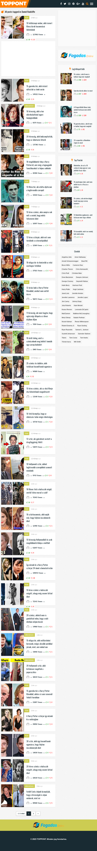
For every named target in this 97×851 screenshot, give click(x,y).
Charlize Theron (67, 269)
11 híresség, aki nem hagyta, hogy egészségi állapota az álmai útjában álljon (39, 316)
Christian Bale (77, 273)
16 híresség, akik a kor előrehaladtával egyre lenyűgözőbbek (35, 114)
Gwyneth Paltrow (82, 281)
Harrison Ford (77, 285)
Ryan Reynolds (67, 330)
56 (83, 146)
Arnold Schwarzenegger (70, 261)
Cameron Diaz (78, 265)
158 (79, 80)
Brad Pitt (84, 261)
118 (79, 115)
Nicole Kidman (67, 322)
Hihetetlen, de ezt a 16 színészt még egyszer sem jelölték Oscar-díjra (82, 168)
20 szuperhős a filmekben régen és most (82, 141)
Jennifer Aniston (77, 293)
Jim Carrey (65, 301)
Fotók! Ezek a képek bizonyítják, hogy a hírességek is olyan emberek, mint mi (38, 795)
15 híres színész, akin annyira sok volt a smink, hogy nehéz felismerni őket (39, 215)
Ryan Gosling (82, 326)
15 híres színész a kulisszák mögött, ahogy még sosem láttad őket (39, 593)
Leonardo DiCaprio (81, 309)
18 (34, 578)
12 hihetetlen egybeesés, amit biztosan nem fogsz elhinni (83, 216)
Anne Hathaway (80, 257)
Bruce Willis (66, 265)
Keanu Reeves (67, 309)
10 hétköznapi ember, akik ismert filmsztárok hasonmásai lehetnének (39, 26)
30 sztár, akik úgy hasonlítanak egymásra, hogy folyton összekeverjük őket (38, 744)
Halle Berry (65, 285)
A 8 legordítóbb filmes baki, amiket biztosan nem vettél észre (82, 110)
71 (79, 129)
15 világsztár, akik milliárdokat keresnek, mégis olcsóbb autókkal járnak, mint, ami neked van (39, 644)
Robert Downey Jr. (68, 326)
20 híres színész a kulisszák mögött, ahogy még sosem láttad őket (39, 770)
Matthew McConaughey (81, 313)
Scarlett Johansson (68, 334)
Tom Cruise (73, 338)
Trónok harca (66, 342)
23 (29, 99)
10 (29, 40)
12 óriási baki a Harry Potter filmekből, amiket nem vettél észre (37, 291)
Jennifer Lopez (83, 297)
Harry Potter (66, 289)
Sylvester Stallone (84, 334)
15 (29, 150)
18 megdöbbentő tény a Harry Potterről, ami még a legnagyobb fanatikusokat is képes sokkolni (39, 165)
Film (26, 17)
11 (33, 376)
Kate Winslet (78, 305)
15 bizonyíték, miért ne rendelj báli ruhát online (83, 232)
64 (79, 146)
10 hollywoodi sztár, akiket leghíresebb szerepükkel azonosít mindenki (39, 467)
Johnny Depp (76, 301)
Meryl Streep (66, 317)
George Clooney (67, 281)
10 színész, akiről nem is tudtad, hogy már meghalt (82, 75)
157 (79, 94)
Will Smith (77, 342)
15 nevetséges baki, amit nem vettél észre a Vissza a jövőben (83, 184)
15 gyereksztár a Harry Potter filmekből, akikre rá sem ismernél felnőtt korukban (39, 694)
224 (84, 80)
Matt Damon (66, 313)
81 (83, 129)
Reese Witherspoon (82, 322)
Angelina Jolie (67, 257)
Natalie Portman (79, 317)
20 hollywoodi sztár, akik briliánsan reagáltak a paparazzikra (36, 669)
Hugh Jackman (78, 289)
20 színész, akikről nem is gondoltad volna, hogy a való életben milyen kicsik (37, 618)
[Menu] (91, 3)
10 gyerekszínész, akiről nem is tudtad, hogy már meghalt (83, 124)
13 (34, 40)
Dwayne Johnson (82, 277)
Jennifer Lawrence (68, 297)
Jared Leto (65, 293)
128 (84, 115)
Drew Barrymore (67, 277)
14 (29, 578)
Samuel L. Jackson (81, 330)
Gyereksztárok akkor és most (83, 90)
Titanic (64, 338)
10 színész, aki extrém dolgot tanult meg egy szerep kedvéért (83, 201)
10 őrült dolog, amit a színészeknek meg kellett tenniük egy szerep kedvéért (39, 341)
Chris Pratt (65, 273)
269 (84, 94)
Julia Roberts (66, 305)
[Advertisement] (28, 58)
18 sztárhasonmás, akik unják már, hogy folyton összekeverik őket (38, 518)
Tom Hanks (84, 338)
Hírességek (29, 106)
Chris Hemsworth (82, 269)
